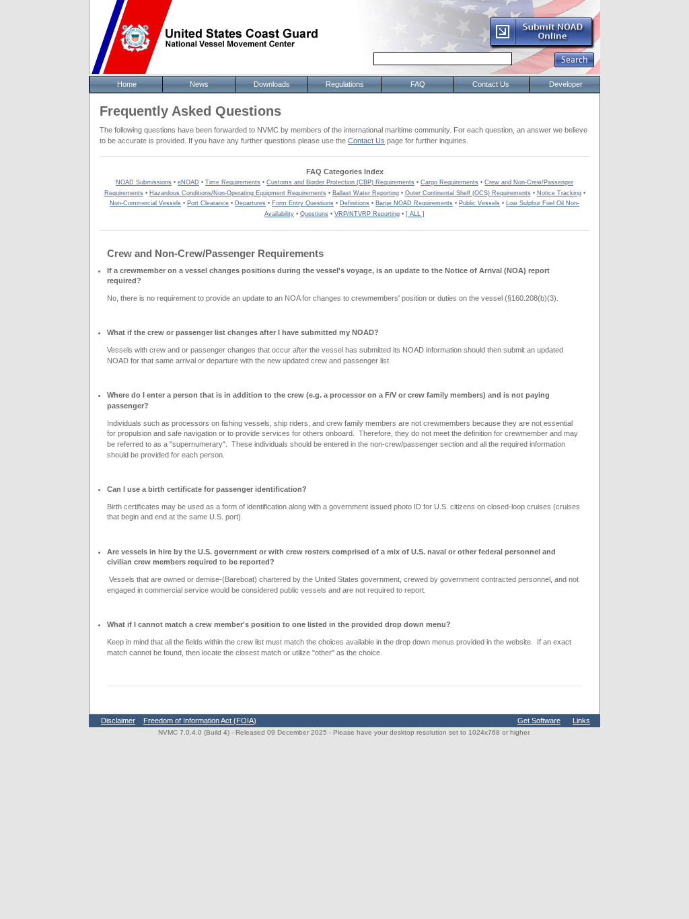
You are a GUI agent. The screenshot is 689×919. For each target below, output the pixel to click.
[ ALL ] (415, 214)
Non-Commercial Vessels (145, 203)
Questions (314, 214)
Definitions (354, 203)
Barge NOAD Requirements (414, 203)
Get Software (538, 720)
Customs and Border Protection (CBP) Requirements (340, 182)
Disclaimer (118, 720)
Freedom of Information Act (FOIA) (199, 720)
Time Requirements (232, 182)
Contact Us (366, 141)
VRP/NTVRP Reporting (367, 214)
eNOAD (188, 182)
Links (581, 720)
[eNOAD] (541, 46)
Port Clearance (208, 203)
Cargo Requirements (449, 182)
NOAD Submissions (144, 182)
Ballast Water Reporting (365, 193)
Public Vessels (479, 203)
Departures (250, 203)
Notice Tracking (559, 193)
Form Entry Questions (303, 203)
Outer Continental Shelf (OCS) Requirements (468, 193)
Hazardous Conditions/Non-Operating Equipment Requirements (237, 193)
